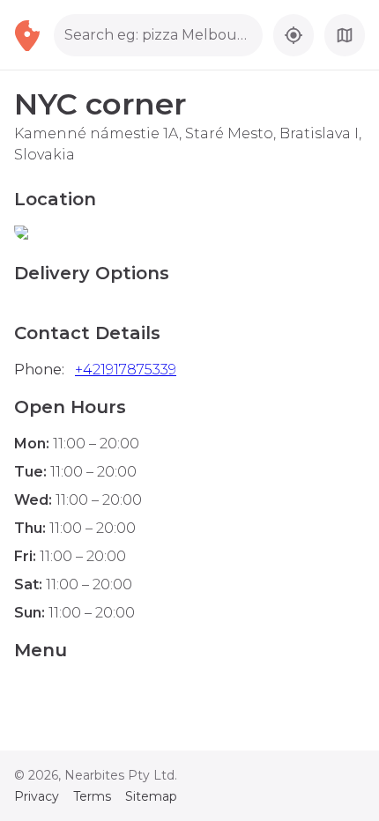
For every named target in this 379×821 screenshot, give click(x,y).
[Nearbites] (34, 35)
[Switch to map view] (344, 35)
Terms (92, 796)
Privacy (36, 796)
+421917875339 (125, 369)
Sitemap (151, 796)
